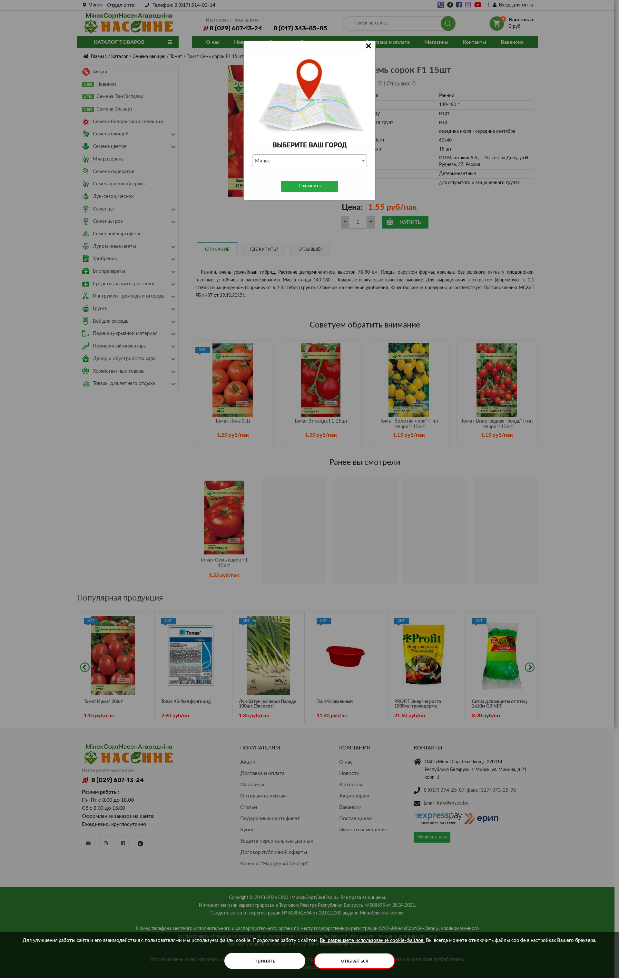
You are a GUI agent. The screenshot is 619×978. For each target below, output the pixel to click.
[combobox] (309, 160)
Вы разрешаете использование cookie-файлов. (372, 940)
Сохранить (310, 186)
